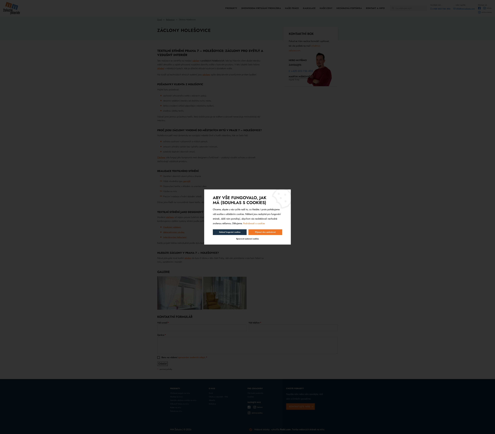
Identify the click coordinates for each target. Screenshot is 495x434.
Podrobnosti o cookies (254, 223)
